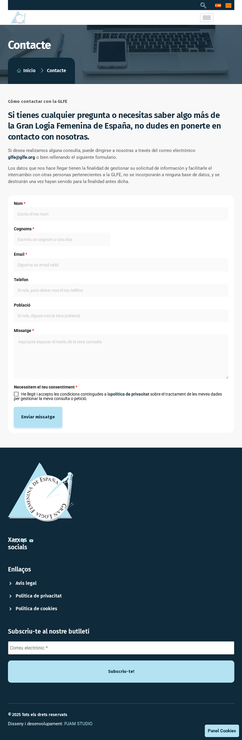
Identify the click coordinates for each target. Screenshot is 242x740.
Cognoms (24, 228)
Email (20, 254)
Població (22, 305)
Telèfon (21, 279)
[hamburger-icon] (206, 17)
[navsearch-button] (203, 6)
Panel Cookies (222, 730)
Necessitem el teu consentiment (45, 387)
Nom (19, 203)
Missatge (24, 330)
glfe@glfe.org (21, 157)
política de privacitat (130, 394)
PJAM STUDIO (78, 723)
